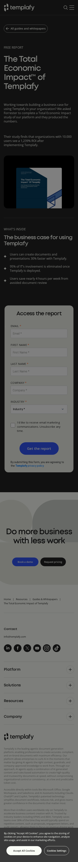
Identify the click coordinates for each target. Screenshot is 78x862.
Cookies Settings (56, 850)
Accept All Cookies (24, 850)
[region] (39, 845)
